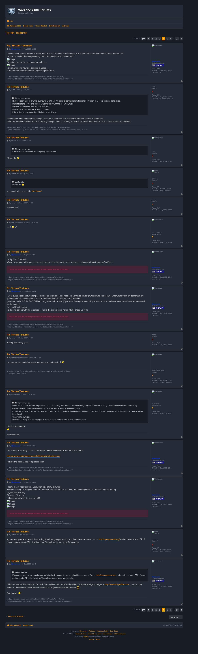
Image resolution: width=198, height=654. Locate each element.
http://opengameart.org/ (109, 539)
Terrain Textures (16, 33)
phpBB (86, 636)
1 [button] (152, 38)
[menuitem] (10, 21)
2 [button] (156, 38)
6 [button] (170, 38)
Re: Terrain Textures (19, 45)
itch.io (99, 634)
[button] (143, 38)
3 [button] (159, 38)
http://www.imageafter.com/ (117, 584)
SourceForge (107, 634)
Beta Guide (114, 631)
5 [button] (167, 38)
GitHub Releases (120, 634)
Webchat (92, 631)
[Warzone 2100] (12, 11)
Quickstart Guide (102, 631)
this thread (36, 191)
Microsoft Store (81, 634)
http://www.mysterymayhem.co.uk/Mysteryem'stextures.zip (33, 456)
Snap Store (92, 634)
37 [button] (177, 38)
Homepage (83, 631)
